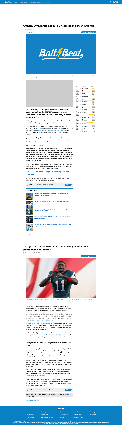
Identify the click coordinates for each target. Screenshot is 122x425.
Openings (43, 412)
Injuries (44, 2)
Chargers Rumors (34, 400)
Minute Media (18, 421)
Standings (33, 2)
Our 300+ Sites (77, 412)
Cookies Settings (78, 417)
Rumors (21, 2)
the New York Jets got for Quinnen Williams (56, 335)
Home (27, 234)
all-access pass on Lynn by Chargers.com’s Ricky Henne (51, 130)
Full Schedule (80, 135)
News (15, 2)
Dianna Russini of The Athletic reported (37, 323)
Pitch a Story (44, 414)
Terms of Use (77, 414)
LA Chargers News (35, 234)
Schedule (26, 2)
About (27, 412)
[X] (113, 2)
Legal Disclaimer (30, 417)
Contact (62, 412)
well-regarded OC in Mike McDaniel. (37, 375)
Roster (39, 2)
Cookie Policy (92, 414)
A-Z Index (62, 417)
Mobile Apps (92, 412)
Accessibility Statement (47, 417)
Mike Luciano (29, 252)
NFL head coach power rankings (57, 142)
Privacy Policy (64, 414)
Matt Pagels (28, 29)
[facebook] (110, 2)
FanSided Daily (30, 414)
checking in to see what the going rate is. (41, 320)
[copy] (34, 32)
